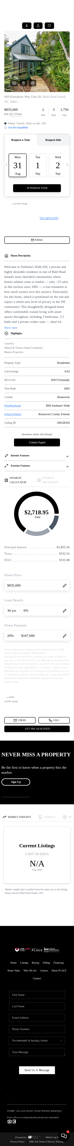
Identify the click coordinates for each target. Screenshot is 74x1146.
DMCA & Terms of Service (42, 1141)
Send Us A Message (37, 1070)
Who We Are (30, 970)
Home (13, 962)
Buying (35, 962)
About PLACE (58, 970)
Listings (24, 962)
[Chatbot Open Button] (64, 1136)
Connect (37, 978)
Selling (46, 962)
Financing (59, 962)
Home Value (14, 970)
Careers (44, 970)
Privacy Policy (17, 1141)
